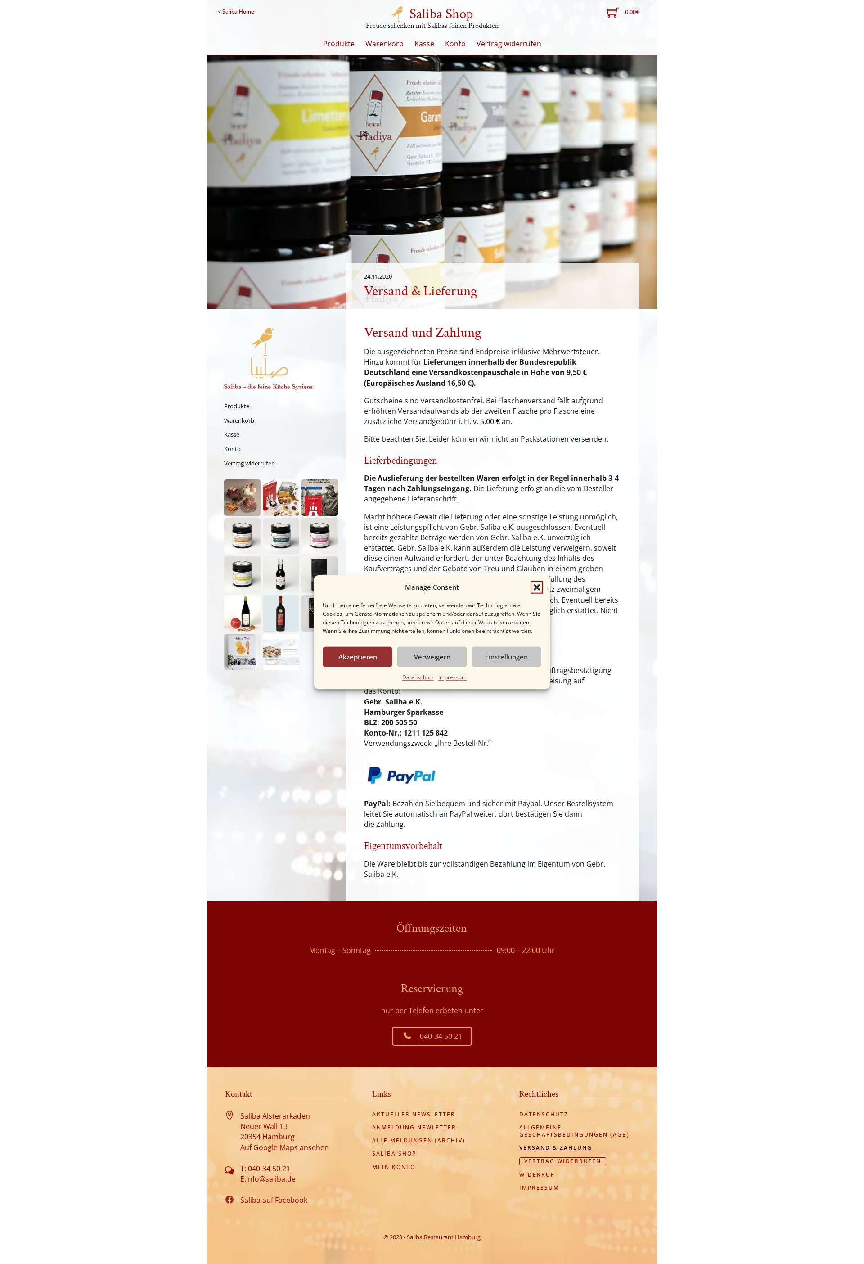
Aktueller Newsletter (413, 1114)
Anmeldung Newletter (414, 1127)
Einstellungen (506, 656)
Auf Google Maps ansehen (284, 1147)
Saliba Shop (441, 14)
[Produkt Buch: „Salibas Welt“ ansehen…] (242, 652)
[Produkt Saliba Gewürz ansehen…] (242, 536)
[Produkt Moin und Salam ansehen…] (320, 497)
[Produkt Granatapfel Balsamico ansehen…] (281, 574)
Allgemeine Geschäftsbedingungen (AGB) (574, 1131)
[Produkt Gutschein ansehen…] (281, 652)
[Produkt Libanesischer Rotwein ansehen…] (281, 613)
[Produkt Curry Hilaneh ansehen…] (320, 536)
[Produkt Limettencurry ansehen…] (242, 574)
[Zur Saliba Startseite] (269, 359)
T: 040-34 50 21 (265, 1169)
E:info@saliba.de (268, 1179)
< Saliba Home (236, 11)
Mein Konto (393, 1167)
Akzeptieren (357, 656)
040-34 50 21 (441, 1036)
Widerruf (536, 1174)
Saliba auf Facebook (273, 1200)
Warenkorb (384, 44)
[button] (536, 586)
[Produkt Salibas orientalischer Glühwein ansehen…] (242, 613)
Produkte (339, 44)
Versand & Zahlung (555, 1147)
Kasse (424, 44)
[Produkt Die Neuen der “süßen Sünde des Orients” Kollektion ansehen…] (242, 497)
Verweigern (432, 656)
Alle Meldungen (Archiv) (418, 1140)
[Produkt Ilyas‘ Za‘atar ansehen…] (281, 536)
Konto (455, 44)
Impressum (452, 677)
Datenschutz (418, 677)
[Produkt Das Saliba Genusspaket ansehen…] (281, 497)
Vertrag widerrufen (509, 44)
